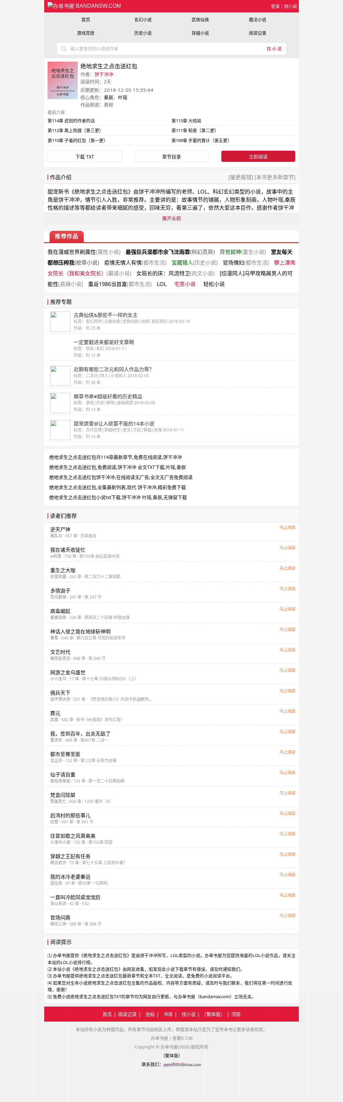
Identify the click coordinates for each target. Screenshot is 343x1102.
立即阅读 (258, 156)
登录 (275, 6)
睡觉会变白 (60, 658)
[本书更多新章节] (274, 177)
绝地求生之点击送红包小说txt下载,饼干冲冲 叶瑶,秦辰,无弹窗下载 (118, 497)
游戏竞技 (85, 33)
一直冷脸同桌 (75, 897)
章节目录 (171, 156)
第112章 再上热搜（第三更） (76, 130)
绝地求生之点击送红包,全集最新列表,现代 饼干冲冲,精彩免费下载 (117, 487)
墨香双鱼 (58, 617)
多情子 (60, 590)
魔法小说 (257, 19)
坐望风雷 (58, 576)
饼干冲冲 (103, 74)
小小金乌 (58, 679)
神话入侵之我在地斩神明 (80, 631)
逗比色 (56, 883)
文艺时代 (60, 651)
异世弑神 (243, 252)
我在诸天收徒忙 (67, 549)
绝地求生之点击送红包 (101, 191)
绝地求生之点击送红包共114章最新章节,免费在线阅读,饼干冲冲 (115, 457)
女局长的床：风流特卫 (175, 273)
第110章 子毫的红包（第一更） (78, 140)
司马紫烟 (58, 597)
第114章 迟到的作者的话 (71, 121)
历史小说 (143, 33)
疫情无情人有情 (135, 262)
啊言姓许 (58, 863)
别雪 (54, 822)
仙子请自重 (62, 774)
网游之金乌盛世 (67, 672)
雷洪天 (56, 740)
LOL (161, 284)
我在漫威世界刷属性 (84, 252)
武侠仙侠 (200, 19)
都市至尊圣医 (65, 754)
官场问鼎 (60, 917)
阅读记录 (257, 33)
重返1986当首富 (120, 284)
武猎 (54, 719)
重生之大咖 (62, 570)
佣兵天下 (60, 692)
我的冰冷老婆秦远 (70, 876)
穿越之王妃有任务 (70, 856)
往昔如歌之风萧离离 (72, 835)
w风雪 (55, 556)
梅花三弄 (58, 924)
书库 (168, 1014)
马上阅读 (287, 527)
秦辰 (108, 97)
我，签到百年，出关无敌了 (80, 733)
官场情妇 (246, 262)
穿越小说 (200, 33)
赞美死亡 (58, 801)
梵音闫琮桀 (62, 794)
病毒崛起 (60, 611)
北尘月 (56, 760)
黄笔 (54, 638)
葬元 (55, 713)
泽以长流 (58, 903)
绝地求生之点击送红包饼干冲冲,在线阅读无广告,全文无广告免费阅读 (121, 477)
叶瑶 (122, 97)
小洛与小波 (60, 842)
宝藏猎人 (195, 262)
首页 (85, 19)
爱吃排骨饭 (60, 781)
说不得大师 (60, 699)
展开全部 (171, 218)
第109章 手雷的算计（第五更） (202, 140)
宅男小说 (185, 284)
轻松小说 (214, 284)
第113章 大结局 (186, 121)
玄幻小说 (143, 19)
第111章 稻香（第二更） (195, 130)
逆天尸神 (60, 529)
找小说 (290, 6)
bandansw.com (97, 6)
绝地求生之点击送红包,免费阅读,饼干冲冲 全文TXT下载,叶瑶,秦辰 (117, 467)
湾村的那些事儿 (70, 815)
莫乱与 (56, 536)
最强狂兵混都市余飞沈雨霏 (170, 252)
